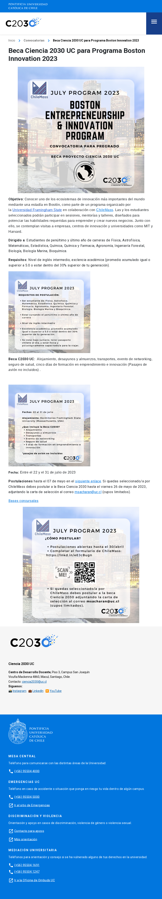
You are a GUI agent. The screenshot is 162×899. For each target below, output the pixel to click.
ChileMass (104, 210)
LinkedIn (37, 691)
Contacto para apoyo (29, 830)
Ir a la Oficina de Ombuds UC (34, 880)
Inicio (11, 40)
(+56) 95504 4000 (27, 771)
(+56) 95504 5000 (27, 796)
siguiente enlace (88, 481)
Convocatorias (34, 40)
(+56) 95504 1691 (27, 865)
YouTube (56, 691)
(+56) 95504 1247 (27, 871)
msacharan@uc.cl (88, 492)
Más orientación (25, 839)
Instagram (19, 691)
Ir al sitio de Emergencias (32, 805)
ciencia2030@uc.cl (34, 681)
